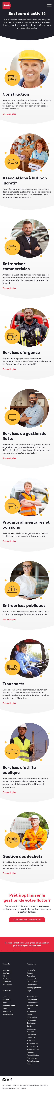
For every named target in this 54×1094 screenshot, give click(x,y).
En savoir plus (9, 114)
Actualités (31, 970)
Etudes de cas (32, 982)
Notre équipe (8, 1014)
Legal (29, 991)
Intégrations (7, 985)
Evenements (32, 979)
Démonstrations (9, 1005)
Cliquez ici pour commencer (27, 919)
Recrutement (8, 1011)
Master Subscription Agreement (32, 1017)
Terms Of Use (32, 997)
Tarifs (5, 1008)
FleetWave (7, 970)
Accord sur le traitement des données (33, 1049)
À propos (6, 997)
